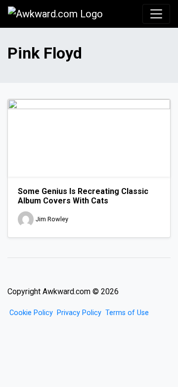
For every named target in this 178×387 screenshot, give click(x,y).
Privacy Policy (79, 313)
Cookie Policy (31, 313)
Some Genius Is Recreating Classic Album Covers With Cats (83, 196)
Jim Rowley (52, 219)
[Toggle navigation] (156, 14)
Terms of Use (127, 313)
